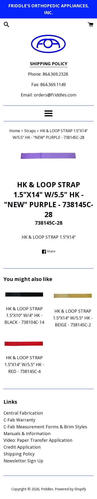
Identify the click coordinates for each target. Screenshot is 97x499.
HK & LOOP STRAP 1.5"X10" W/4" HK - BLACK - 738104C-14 (24, 315)
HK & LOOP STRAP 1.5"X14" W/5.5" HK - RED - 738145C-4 (24, 364)
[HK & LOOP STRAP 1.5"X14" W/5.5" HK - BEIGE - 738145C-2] (72, 296)
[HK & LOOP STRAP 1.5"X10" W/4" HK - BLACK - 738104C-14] (24, 295)
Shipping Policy (19, 454)
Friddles (47, 489)
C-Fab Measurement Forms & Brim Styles (45, 426)
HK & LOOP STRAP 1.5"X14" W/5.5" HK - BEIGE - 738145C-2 (73, 318)
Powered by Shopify (70, 489)
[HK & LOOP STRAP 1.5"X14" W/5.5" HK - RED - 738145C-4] (24, 343)
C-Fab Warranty (19, 420)
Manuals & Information (27, 433)
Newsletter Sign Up (23, 461)
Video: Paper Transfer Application (38, 440)
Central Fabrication (23, 413)
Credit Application (22, 447)
